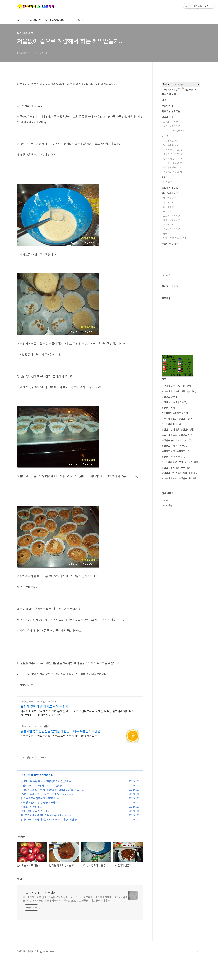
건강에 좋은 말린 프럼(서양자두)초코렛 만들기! (44, 781)
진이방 (80, 20)
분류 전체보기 (169, 94)
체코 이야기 (168, 207)
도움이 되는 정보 (170, 243)
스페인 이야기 (169, 224)
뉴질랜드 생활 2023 (172, 167)
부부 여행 (185, 467)
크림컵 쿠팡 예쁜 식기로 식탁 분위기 (44, 706)
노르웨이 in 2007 (171, 187)
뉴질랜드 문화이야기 (171, 440)
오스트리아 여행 (170, 121)
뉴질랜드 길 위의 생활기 (173, 456)
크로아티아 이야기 (171, 215)
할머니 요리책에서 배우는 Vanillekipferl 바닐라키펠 (47, 819)
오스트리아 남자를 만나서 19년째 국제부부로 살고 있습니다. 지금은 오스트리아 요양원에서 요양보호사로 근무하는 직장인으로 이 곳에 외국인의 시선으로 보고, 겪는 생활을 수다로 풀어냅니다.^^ (75, 899)
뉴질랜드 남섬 (168, 451)
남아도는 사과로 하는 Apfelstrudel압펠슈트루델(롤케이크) (50, 789)
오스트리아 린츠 (169, 478)
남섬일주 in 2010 (171, 145)
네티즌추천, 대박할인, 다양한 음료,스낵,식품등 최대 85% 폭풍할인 (59, 735)
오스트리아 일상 (169, 418)
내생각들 (166, 100)
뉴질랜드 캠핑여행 (187, 478)
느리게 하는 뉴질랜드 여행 (174, 402)
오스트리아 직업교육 (171, 424)
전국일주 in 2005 (171, 140)
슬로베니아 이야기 (171, 220)
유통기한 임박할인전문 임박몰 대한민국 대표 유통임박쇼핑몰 (60, 731)
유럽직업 (166, 473)
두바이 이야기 (169, 202)
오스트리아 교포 (169, 434)
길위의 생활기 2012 (172, 149)
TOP (198, 951)
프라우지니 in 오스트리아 (39, 893)
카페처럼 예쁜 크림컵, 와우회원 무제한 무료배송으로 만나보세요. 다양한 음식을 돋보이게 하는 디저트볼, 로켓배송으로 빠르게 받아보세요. (79, 713)
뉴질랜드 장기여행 (170, 429)
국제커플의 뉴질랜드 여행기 (175, 413)
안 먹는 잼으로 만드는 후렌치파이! (38, 798)
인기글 (175, 285)
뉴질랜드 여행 (191, 462)
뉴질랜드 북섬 (168, 407)
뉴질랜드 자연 (185, 434)
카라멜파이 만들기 (30, 806)
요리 (23, 775)
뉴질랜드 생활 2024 (172, 171)
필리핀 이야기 (169, 198)
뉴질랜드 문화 (185, 418)
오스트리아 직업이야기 (173, 130)
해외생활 (193, 473)
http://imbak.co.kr (31, 726)
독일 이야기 (168, 211)
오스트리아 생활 (179, 473)
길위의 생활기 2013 (172, 154)
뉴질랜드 (166, 136)
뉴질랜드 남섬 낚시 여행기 (174, 445)
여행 (183, 391)
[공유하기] (28, 757)
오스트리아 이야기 (171, 126)
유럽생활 (191, 391)
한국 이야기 (168, 233)
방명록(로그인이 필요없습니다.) (48, 20)
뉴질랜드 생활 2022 (172, 163)
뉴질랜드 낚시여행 (170, 467)
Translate (190, 90)
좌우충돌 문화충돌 (171, 111)
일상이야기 (167, 105)
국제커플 (187, 440)
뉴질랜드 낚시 (183, 451)
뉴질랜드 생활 (187, 429)
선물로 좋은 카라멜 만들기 (34, 811)
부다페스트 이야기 (171, 229)
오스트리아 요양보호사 (172, 462)
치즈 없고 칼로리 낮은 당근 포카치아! (39, 802)
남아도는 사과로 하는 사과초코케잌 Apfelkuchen (46, 794)
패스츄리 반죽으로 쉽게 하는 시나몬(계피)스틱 (44, 815)
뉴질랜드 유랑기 (169, 396)
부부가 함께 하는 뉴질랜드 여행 (176, 386)
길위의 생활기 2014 (172, 158)
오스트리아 (167, 116)
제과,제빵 (33, 775)
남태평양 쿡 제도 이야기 (174, 237)
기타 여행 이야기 (170, 193)
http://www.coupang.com (36, 701)
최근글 (165, 285)
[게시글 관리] (33, 757)
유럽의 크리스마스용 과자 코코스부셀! (40, 785)
